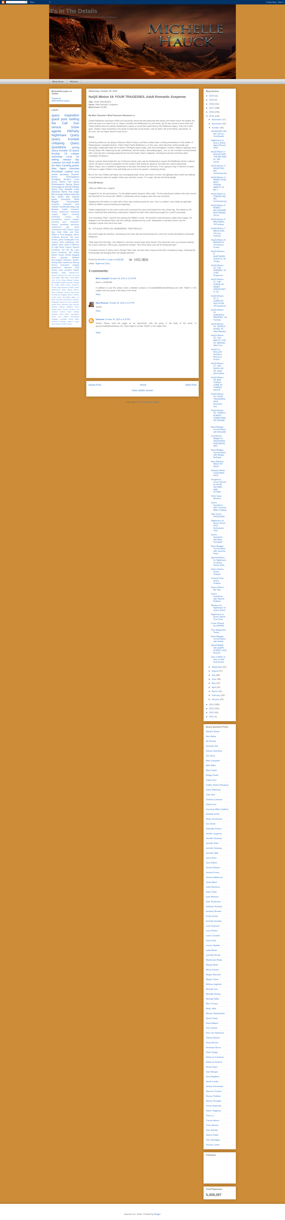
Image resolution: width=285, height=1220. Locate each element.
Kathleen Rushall (214, 906)
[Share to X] (141, 259)
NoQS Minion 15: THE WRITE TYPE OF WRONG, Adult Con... (218, 340)
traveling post (59, 222)
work (64, 273)
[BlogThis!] (138, 259)
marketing (75, 212)
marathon (75, 302)
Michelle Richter (213, 994)
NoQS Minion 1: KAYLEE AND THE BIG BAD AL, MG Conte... (218, 156)
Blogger (157, 1214)
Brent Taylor (211, 770)
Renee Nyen (212, 1067)
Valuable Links (72, 189)
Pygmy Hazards (67, 282)
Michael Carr (212, 989)
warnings (63, 321)
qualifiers (70, 307)
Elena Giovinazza (214, 819)
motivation (64, 265)
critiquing (58, 143)
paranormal (56, 268)
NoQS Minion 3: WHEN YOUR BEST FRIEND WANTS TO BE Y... (218, 183)
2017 (211, 108)
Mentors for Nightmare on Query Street (218, 607)
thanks (76, 270)
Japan (76, 230)
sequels (75, 219)
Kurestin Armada (213, 921)
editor (60, 262)
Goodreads (64, 206)
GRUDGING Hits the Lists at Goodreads (219, 133)
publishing (69, 242)
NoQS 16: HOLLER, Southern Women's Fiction (216, 354)
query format (63, 309)
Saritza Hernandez (214, 1086)
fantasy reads (59, 209)
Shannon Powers (214, 1091)
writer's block (67, 324)
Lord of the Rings (59, 280)
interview (74, 168)
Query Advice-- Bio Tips (218, 588)
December (217, 119)
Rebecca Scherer (214, 1062)
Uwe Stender (212, 1130)
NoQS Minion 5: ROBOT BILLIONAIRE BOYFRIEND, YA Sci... (218, 210)
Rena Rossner (102, 303)
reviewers (75, 209)
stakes (65, 317)
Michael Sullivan (73, 280)
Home (143, 385)
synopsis (68, 270)
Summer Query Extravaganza (65, 175)
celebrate (55, 237)
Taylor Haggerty (213, 1110)
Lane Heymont (213, 926)
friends (68, 187)
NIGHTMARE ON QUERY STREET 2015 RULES (219, 649)
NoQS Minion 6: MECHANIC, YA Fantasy (218, 221)
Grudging (56, 179)
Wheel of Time (58, 235)
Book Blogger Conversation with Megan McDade (218, 454)
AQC (64, 230)
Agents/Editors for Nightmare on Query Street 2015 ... (219, 561)
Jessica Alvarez (213, 867)
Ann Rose (210, 756)
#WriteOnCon (74, 273)
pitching (54, 307)
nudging (75, 265)
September (217, 667)
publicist (62, 307)
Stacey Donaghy (213, 1101)
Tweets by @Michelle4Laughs (60, 99)
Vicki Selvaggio (213, 1140)
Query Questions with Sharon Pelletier (217, 597)
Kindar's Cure (71, 179)
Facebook (56, 250)
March (215, 691)
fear (53, 197)
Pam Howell (211, 1028)
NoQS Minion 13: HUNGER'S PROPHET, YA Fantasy (219, 315)
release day (71, 159)
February (216, 695)
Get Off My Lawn (70, 250)
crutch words (57, 297)
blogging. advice (72, 235)
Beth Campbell (102, 278)
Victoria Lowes (213, 1145)
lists (77, 240)
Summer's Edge (67, 287)
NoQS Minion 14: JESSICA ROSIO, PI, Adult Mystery (218, 327)
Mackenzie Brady (214, 960)
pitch (62, 242)
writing (75, 147)
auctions (67, 292)
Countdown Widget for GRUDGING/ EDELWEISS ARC (218, 441)
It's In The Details (73, 11)
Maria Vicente (212, 969)
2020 (211, 96)
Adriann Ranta (212, 731)
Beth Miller (211, 765)
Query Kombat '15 (62, 150)
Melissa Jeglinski (214, 984)
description (67, 297)
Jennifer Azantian (214, 838)
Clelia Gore (211, 804)
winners (55, 273)
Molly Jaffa (211, 1008)
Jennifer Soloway (214, 848)
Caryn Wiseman (213, 789)
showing (54, 314)
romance (55, 312)
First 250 (67, 275)
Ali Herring (211, 741)
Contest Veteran (72, 247)
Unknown (100, 319)
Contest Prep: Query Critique (217, 580)
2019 (211, 100)
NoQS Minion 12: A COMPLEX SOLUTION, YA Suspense (218, 301)
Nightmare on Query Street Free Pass (218, 617)
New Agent (59, 168)
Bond (61, 247)
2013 (211, 708)
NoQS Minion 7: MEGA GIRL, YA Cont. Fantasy (218, 232)
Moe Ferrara (212, 1003)
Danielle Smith (212, 814)
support (55, 214)
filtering (76, 262)
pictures (76, 304)
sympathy (63, 319)
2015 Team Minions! (216, 497)
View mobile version (142, 390)
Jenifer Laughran (214, 833)
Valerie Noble (212, 1135)
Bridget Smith (212, 775)
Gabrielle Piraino (213, 828)
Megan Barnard (213, 974)
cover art (72, 156)
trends (71, 319)
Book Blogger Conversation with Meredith (218, 429)
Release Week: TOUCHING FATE (218, 473)
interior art (64, 302)
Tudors (76, 287)
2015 (211, 116)
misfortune (65, 304)
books (60, 197)
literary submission (60, 212)
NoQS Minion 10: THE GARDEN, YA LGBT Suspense (218, 270)
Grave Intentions (59, 252)
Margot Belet (212, 965)
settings (76, 312)
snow (61, 270)
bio (53, 295)
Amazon (54, 275)
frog (65, 299)
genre (61, 240)
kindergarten (69, 240)
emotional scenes (61, 217)
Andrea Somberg (214, 751)
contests (56, 162)
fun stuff (66, 162)
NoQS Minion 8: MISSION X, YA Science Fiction (218, 243)
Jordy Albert (74, 278)
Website (74, 81)
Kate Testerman (213, 901)
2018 (211, 104)
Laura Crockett (213, 935)
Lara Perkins (212, 930)
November (217, 123)
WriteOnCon (56, 290)
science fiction (66, 312)
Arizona (61, 275)
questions (75, 225)
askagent (59, 292)
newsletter (64, 225)
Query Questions (65, 145)
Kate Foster (211, 892)
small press (64, 314)
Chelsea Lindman (214, 799)
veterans (55, 321)
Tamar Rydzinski (213, 1106)
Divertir (70, 230)
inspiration (71, 115)
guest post (59, 119)
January (216, 699)
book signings (59, 257)
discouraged (57, 260)
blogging (75, 255)
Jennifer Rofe (212, 843)
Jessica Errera (212, 872)
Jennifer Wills (212, 853)
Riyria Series (65, 285)
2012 (211, 712)
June (214, 679)
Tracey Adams (212, 1120)
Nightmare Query (102, 263)
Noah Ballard (212, 1023)
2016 (211, 112)
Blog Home (58, 81)
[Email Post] (130, 259)
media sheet (56, 304)
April (214, 687)
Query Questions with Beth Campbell (217, 538)
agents (56, 131)
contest (69, 171)
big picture (75, 292)
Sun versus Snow (65, 125)
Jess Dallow (211, 862)
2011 (211, 716)
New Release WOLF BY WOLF (217, 464)
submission (56, 227)
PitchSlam (57, 171)
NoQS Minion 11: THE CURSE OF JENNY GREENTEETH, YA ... (218, 285)
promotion (66, 199)
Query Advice (59, 182)
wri (61, 324)
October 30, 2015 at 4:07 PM (121, 303)
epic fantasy (72, 197)
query (56, 115)
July (214, 675)
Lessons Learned (61, 204)
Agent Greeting (70, 214)
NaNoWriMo (56, 282)
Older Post (190, 385)
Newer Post (95, 385)
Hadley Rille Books (62, 278)
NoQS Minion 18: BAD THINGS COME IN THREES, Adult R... (217, 383)
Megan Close (212, 979)
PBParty (73, 131)
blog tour (57, 295)
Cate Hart (210, 794)
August (215, 671)
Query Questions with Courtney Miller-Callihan (219, 506)
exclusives (59, 299)
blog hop (75, 206)
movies (67, 219)
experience (67, 262)
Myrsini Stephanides (215, 1013)
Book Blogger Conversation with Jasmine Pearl (218, 550)
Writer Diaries (67, 290)
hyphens (76, 299)
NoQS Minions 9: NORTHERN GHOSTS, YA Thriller (218, 256)
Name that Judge (70, 191)
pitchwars (56, 191)
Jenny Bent (211, 858)
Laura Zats (211, 940)
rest (77, 309)
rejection (68, 268)
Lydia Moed (211, 950)
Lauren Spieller (213, 945)
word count (56, 324)
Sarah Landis (212, 1081)
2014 (211, 704)
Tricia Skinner (212, 1125)
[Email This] (135, 259)
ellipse (73, 297)
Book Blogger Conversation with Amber (218, 639)
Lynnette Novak (213, 955)
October (216, 127)
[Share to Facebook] (143, 259)
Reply (98, 294)
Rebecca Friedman (215, 1057)
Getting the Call (65, 121)
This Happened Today (218, 631)
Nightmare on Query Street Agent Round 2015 (218, 144)
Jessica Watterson (214, 877)
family (54, 199)
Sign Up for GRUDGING (218, 515)
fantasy (55, 225)
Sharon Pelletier (213, 1096)
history (54, 265)
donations (67, 260)
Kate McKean (212, 897)
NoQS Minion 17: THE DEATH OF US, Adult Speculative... (218, 368)
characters (74, 222)
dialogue (75, 257)
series (61, 245)
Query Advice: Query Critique (217, 571)
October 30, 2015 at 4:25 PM (117, 319)
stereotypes (75, 317)
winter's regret (73, 321)
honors (69, 299)
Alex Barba (211, 736)
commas (76, 295)
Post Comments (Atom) (148, 402)
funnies (55, 240)
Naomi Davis (212, 1018)
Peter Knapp (212, 1052)
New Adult (56, 232)
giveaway (64, 174)
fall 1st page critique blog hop (65, 194)
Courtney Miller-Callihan (217, 809)
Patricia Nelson (213, 1037)
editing (55, 159)
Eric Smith (210, 824)
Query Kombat (65, 139)
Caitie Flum (211, 780)
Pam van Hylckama (215, 1033)
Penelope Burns (213, 1047)
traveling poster (70, 165)
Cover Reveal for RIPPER (217, 624)
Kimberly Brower (213, 911)
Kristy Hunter (212, 916)
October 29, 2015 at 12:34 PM (123, 278)
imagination (56, 302)
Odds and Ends (71, 232)
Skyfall (68, 255)
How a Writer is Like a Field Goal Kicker (218, 659)
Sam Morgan (212, 1072)
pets (71, 304)
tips (67, 227)
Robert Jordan (58, 255)
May (214, 683)
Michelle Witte (212, 999)
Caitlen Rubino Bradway (217, 785)
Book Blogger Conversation (65, 200)
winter (66, 245)
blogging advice (66, 295)
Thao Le (210, 1115)
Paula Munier (212, 1042)
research (72, 309)
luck (70, 302)
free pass (74, 237)
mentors (55, 242)
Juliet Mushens (213, 887)
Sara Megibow (212, 1076)
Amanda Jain (212, 746)
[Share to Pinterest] (146, 259)
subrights (55, 319)
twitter (77, 319)
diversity (64, 237)
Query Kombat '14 (65, 152)
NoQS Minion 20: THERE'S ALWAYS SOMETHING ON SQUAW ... (218, 416)
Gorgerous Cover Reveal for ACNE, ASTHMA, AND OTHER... (218, 485)
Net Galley (74, 252)
